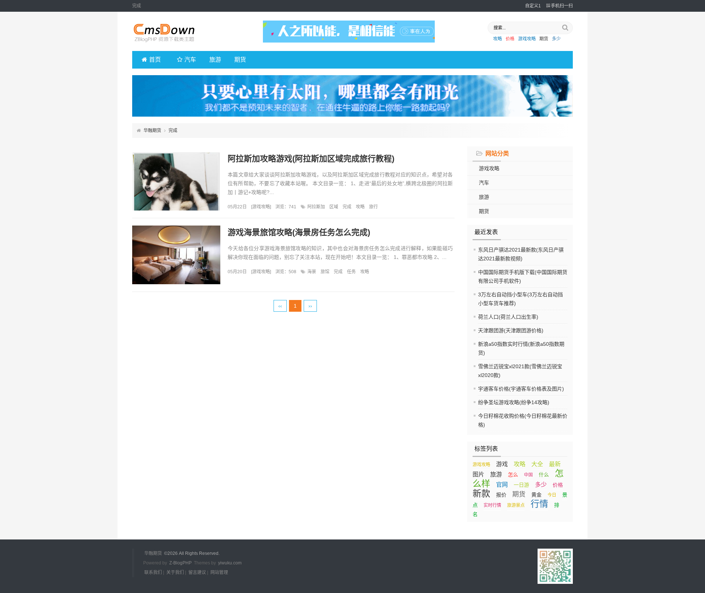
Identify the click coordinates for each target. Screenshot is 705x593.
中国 (528, 474)
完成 (347, 206)
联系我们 (153, 572)
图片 (478, 474)
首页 (155, 59)
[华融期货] (169, 44)
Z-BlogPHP (180, 562)
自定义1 (533, 5)
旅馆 (325, 271)
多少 (556, 38)
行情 (539, 504)
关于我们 (175, 572)
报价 (501, 495)
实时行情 (492, 505)
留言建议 (197, 572)
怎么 (513, 474)
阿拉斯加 (316, 206)
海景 (311, 271)
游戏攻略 (527, 38)
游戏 (502, 464)
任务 (351, 271)
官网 (502, 485)
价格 (510, 38)
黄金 (536, 495)
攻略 (497, 38)
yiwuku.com (230, 562)
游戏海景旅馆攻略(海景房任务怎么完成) (299, 232)
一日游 (521, 485)
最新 (555, 464)
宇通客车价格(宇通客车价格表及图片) (521, 389)
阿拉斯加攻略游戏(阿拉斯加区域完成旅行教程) (311, 158)
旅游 (215, 59)
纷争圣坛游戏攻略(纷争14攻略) (513, 402)
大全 (537, 464)
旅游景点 (516, 505)
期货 (543, 38)
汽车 (190, 59)
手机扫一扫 (562, 5)
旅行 (373, 206)
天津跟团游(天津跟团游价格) (510, 330)
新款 (481, 493)
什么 (544, 474)
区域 (333, 206)
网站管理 (219, 572)
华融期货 (152, 130)
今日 (551, 495)
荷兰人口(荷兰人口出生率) (508, 317)
